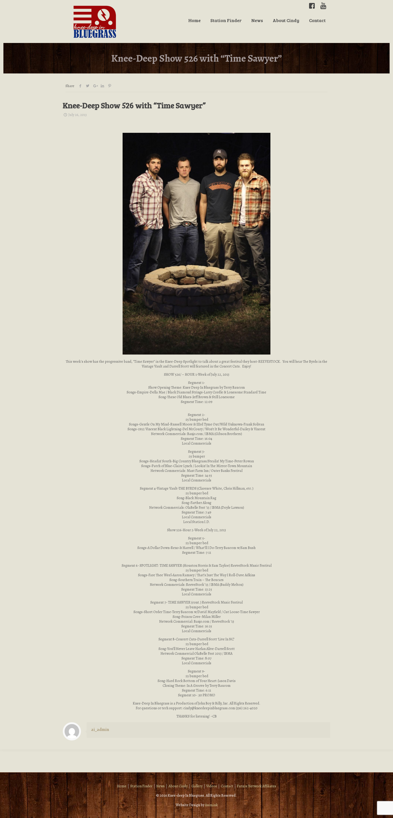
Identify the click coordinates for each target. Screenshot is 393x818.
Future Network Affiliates (256, 786)
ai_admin (100, 729)
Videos (211, 786)
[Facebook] (312, 5)
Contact (227, 786)
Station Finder (141, 786)
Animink (211, 805)
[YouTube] (323, 5)
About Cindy (178, 786)
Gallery (196, 786)
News (160, 786)
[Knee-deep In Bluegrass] (95, 21)
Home (121, 786)
